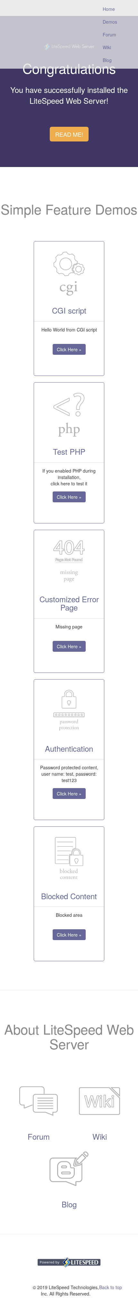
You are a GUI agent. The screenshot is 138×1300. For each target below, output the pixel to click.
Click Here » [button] (69, 349)
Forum (109, 34)
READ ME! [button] (69, 134)
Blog (107, 60)
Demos (110, 22)
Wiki (107, 47)
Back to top (110, 1287)
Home (112, 8)
